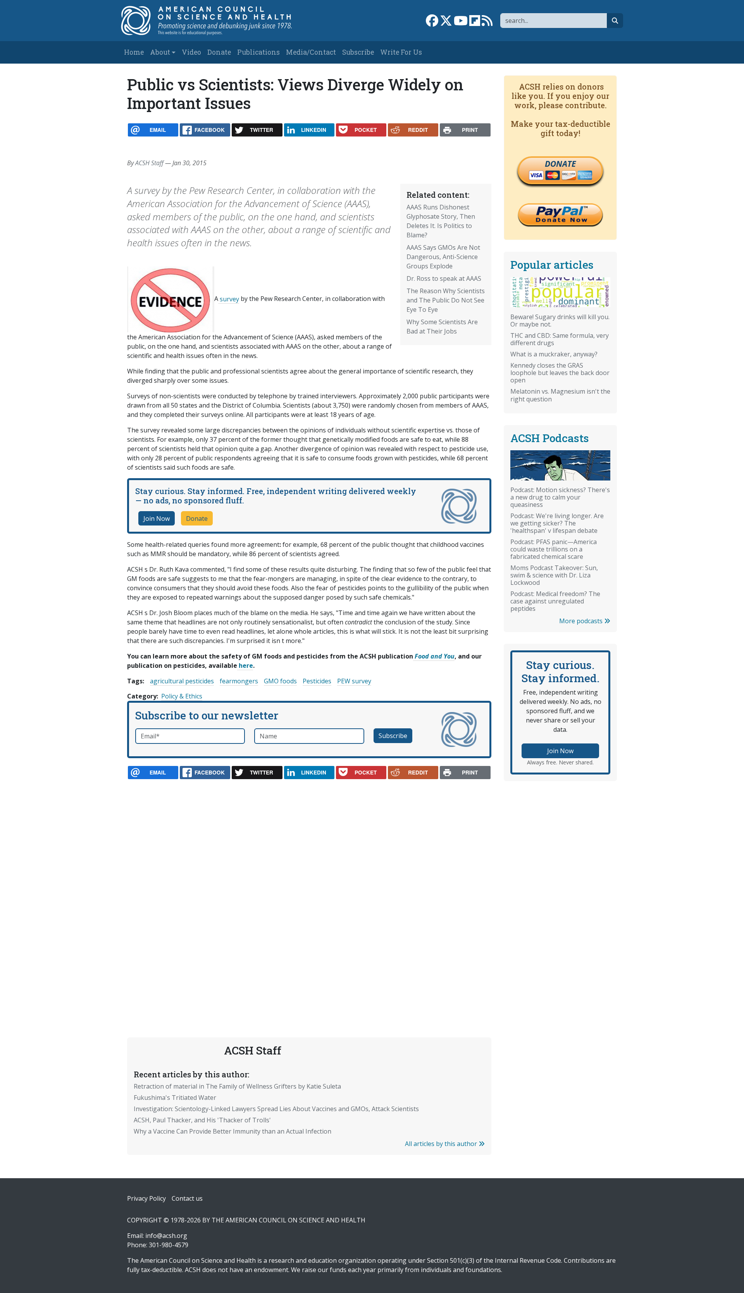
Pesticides (317, 681)
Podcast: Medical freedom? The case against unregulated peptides (555, 601)
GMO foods (280, 681)
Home (134, 52)
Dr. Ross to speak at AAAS (443, 278)
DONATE (560, 163)
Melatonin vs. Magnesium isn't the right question (560, 395)
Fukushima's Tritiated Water (175, 1097)
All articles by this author (442, 1143)
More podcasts (581, 621)
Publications (258, 52)
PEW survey (354, 681)
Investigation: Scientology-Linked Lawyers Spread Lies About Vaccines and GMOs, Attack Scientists (276, 1109)
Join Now (156, 518)
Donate (219, 52)
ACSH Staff (149, 163)
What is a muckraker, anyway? (554, 354)
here (245, 665)
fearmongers (239, 681)
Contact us (187, 1198)
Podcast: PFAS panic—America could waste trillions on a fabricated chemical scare (553, 549)
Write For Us (401, 52)
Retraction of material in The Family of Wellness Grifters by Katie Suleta (237, 1086)
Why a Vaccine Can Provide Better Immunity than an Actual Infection (232, 1131)
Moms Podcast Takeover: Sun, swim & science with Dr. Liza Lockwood (554, 575)
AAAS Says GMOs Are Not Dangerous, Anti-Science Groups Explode (443, 256)
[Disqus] (309, 890)
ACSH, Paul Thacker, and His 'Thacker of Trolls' (202, 1120)
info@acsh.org (166, 1235)
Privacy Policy (146, 1198)
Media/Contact (311, 52)
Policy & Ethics (181, 696)
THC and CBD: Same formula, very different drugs (559, 339)
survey (228, 299)
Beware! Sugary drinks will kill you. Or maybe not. (560, 320)
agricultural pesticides (182, 681)
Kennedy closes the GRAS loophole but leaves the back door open (560, 372)
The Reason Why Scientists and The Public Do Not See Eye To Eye (445, 300)
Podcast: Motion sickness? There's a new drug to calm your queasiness (560, 497)
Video (191, 52)
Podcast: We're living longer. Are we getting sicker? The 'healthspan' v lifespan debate (557, 523)
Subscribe (358, 52)
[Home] (214, 20)
